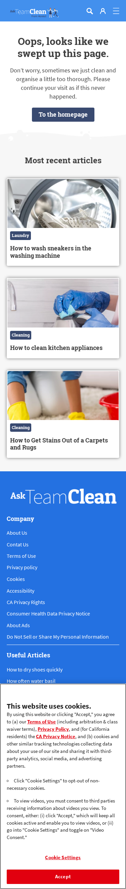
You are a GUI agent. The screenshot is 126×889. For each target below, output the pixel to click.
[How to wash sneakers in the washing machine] (63, 222)
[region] (63, 786)
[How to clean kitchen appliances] (63, 318)
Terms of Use (41, 722)
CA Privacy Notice (55, 736)
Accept (63, 877)
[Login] (103, 11)
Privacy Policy (53, 729)
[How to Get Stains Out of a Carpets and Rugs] (63, 414)
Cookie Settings (63, 857)
